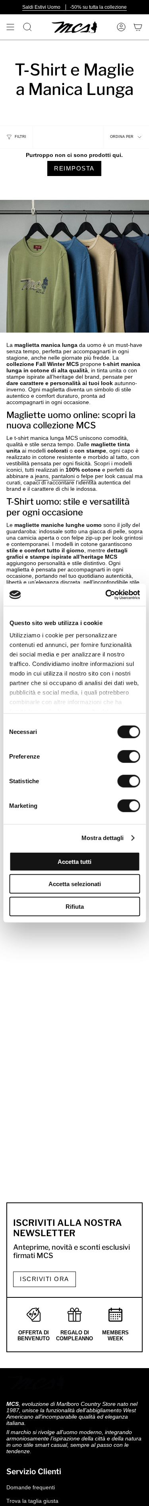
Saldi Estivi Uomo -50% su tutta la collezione (74, 7)
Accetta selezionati (74, 884)
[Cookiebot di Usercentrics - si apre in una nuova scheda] (106, 595)
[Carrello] (138, 27)
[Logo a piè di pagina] (36, 1382)
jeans (41, 476)
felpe (87, 476)
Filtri (20, 137)
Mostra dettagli (102, 837)
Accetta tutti (74, 861)
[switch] (128, 756)
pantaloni (63, 476)
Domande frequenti (30, 1487)
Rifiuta (75, 906)
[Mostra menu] (10, 27)
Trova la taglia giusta (32, 1501)
